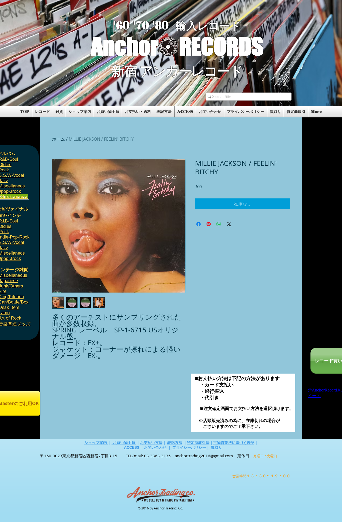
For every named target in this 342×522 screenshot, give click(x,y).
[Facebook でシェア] (198, 224)
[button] (46, 89)
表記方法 (174, 442)
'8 (157, 25)
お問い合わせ (156, 447)
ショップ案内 (96, 442)
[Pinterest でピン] (208, 224)
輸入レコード (208, 26)
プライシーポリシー (189, 447)
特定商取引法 (198, 442)
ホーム (58, 139)
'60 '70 (133, 25)
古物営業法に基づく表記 (233, 442)
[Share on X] (229, 224)
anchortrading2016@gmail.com (204, 455)
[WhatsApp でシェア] (219, 224)
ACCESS (131, 447)
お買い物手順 (124, 442)
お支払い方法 (151, 442)
